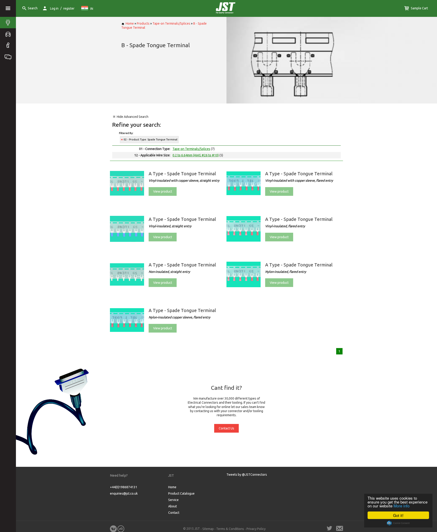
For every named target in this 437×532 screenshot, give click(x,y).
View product (162, 191)
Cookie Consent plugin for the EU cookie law (398, 523)
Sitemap (208, 529)
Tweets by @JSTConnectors (246, 474)
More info (401, 506)
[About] (9, 45)
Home (130, 23)
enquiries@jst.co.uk (124, 493)
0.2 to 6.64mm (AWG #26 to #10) (196, 155)
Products (143, 23)
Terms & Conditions (230, 529)
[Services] (9, 34)
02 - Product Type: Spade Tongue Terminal (150, 139)
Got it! (398, 515)
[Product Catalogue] (9, 22)
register (68, 8)
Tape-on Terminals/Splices (171, 23)
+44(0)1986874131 (123, 487)
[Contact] (9, 56)
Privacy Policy (256, 529)
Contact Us (226, 428)
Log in (54, 8)
